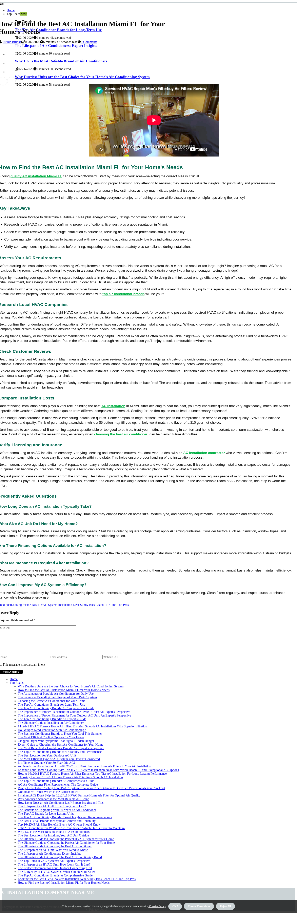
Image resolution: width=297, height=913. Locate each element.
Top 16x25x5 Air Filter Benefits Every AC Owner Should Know (59, 824)
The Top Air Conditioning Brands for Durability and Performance (60, 751)
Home (11, 10)
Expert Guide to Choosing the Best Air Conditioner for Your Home (60, 744)
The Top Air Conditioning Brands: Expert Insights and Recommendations (65, 817)
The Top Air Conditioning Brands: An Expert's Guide (52, 719)
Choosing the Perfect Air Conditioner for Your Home (51, 701)
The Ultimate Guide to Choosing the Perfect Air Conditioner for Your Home (66, 842)
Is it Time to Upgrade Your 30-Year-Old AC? (46, 762)
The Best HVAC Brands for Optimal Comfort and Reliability (57, 821)
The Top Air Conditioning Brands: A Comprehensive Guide (56, 708)
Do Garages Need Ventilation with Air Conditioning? (52, 730)
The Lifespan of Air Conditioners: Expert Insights (49, 853)
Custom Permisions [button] (199, 906)
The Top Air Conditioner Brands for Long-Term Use (51, 704)
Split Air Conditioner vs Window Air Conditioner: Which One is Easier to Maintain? (71, 828)
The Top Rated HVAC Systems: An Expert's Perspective (54, 861)
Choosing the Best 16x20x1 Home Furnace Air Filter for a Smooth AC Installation (70, 777)
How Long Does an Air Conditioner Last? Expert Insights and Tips (60, 802)
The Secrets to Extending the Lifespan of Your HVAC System (57, 697)
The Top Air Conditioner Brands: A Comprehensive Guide (55, 875)
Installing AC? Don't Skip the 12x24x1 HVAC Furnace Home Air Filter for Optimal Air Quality (79, 795)
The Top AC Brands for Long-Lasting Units (46, 813)
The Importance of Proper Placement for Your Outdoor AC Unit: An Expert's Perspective (74, 715)
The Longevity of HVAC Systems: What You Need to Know (57, 871)
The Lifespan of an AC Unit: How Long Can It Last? (52, 806)
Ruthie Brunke (12, 42)
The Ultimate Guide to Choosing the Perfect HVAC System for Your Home (66, 839)
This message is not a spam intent (24, 664)
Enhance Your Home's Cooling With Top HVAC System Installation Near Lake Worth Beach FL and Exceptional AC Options (98, 770)
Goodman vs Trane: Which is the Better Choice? (49, 791)
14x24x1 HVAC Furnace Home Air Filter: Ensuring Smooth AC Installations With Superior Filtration (82, 726)
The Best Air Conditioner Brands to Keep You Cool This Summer (60, 733)
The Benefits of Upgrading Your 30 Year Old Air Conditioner (57, 810)
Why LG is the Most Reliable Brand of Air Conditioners (54, 831)
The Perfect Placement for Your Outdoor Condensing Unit (55, 868)
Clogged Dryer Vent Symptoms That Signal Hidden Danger (56, 741)
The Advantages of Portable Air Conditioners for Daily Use (56, 693)
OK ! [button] (175, 906)
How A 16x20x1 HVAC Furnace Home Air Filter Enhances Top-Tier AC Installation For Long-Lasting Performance (92, 773)
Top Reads (16, 682)
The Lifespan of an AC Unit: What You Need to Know (53, 850)
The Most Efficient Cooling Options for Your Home (51, 737)
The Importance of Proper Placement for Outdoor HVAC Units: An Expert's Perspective (74, 711)
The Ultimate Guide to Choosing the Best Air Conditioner (55, 846)
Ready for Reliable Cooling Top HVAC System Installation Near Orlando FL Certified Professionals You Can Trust (91, 788)
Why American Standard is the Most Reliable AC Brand (53, 799)
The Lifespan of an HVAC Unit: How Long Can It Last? (54, 864)
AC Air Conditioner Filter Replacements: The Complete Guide (58, 784)
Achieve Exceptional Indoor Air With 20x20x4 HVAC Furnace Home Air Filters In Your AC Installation (84, 766)
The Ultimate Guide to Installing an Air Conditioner (51, 722)
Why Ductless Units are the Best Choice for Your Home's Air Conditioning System (70, 686)
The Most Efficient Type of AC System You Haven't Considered (59, 759)
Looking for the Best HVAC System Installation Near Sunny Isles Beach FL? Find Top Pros (77, 879)
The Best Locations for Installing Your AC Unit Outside (53, 835)
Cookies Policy (157, 906)
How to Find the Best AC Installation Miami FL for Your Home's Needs (64, 690)
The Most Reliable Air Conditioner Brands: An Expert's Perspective (61, 748)
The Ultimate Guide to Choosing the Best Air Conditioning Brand (60, 857)
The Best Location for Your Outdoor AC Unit (47, 755)
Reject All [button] (225, 906)
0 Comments (89, 42)
